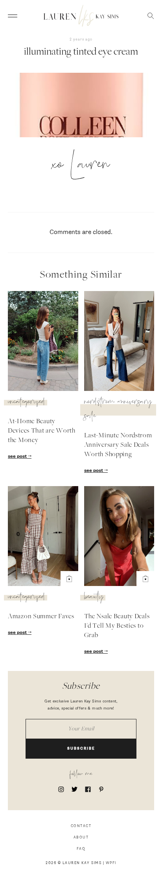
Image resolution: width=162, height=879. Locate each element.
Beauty (93, 598)
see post (18, 456)
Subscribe (81, 748)
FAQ (81, 849)
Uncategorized (26, 403)
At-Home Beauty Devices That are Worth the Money (41, 431)
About (81, 837)
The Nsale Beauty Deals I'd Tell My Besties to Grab (117, 626)
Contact (81, 826)
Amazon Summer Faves (41, 616)
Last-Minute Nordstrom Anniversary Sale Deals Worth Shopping (118, 445)
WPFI (111, 863)
